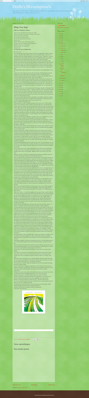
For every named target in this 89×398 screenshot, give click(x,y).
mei (61, 58)
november (62, 46)
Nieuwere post (16, 385)
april (61, 61)
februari (62, 78)
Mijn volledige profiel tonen (63, 27)
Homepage (34, 385)
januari (61, 80)
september (62, 50)
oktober (62, 48)
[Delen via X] (36, 339)
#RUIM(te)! (62, 75)
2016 (60, 93)
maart (61, 63)
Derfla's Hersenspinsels (32, 6)
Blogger (52, 395)
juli (61, 54)
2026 (60, 33)
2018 (60, 89)
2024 (60, 37)
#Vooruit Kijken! (62, 65)
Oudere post (51, 385)
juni (61, 56)
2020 (60, 85)
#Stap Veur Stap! (62, 68)
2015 (60, 95)
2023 (60, 40)
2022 (60, 42)
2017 (60, 91)
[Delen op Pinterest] (38, 339)
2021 (60, 83)
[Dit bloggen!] (34, 339)
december (62, 43)
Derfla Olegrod (62, 25)
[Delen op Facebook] (37, 339)
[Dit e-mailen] (33, 339)
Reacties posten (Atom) (23, 387)
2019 (60, 87)
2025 (60, 35)
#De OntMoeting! (63, 72)
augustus (62, 52)
